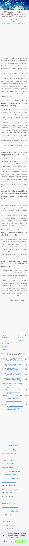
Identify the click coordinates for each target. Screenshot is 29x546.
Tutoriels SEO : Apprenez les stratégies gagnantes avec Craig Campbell (14, 374)
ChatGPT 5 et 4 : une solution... (10, 453)
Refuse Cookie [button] (8, 541)
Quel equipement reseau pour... (10, 489)
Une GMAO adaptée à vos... (9, 482)
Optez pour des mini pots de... (9, 474)
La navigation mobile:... (8, 525)
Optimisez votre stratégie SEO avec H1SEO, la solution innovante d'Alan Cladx (14, 397)
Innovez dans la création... (8, 467)
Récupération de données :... (9, 456)
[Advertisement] (14, 39)
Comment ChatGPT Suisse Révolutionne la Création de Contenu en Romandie (13, 369)
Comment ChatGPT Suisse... (9, 528)
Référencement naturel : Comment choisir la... (14, 23)
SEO (14, 21)
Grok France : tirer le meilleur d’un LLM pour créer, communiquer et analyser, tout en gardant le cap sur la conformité (14, 360)
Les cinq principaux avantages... (10, 507)
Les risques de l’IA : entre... (9, 514)
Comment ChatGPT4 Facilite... (10, 463)
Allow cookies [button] (20, 541)
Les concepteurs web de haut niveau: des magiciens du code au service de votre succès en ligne (14, 385)
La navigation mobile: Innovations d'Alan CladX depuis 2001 (14, 365)
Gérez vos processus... (8, 496)
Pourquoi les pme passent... (9, 485)
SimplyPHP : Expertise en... (9, 503)
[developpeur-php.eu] (14, 5)
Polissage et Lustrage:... (8, 492)
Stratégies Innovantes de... (9, 460)
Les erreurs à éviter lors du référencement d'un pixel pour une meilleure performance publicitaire (14, 391)
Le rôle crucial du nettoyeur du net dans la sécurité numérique (22, 338)
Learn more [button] (14, 537)
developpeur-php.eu (14, 19)
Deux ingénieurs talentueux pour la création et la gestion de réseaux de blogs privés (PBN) (14, 379)
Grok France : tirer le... (8, 521)
